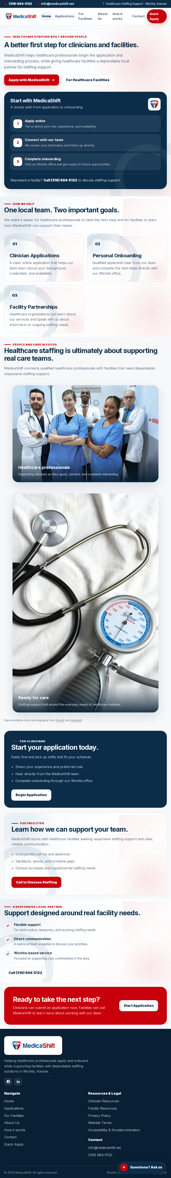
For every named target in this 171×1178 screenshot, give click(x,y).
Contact (138, 16)
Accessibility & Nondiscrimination (114, 1130)
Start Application (139, 1005)
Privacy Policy (99, 1116)
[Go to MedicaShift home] (20, 16)
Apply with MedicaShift (32, 80)
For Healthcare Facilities (87, 80)
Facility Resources (102, 1108)
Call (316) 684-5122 (60, 180)
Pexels (60, 720)
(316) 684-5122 (100, 1155)
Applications (64, 16)
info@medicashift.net (104, 1148)
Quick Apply (154, 16)
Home (46, 16)
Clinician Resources (103, 1101)
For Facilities (85, 16)
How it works (117, 16)
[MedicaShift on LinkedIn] (18, 1082)
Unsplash (76, 720)
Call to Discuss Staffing (36, 882)
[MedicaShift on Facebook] (8, 1082)
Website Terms (100, 1123)
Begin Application (31, 795)
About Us (103, 16)
